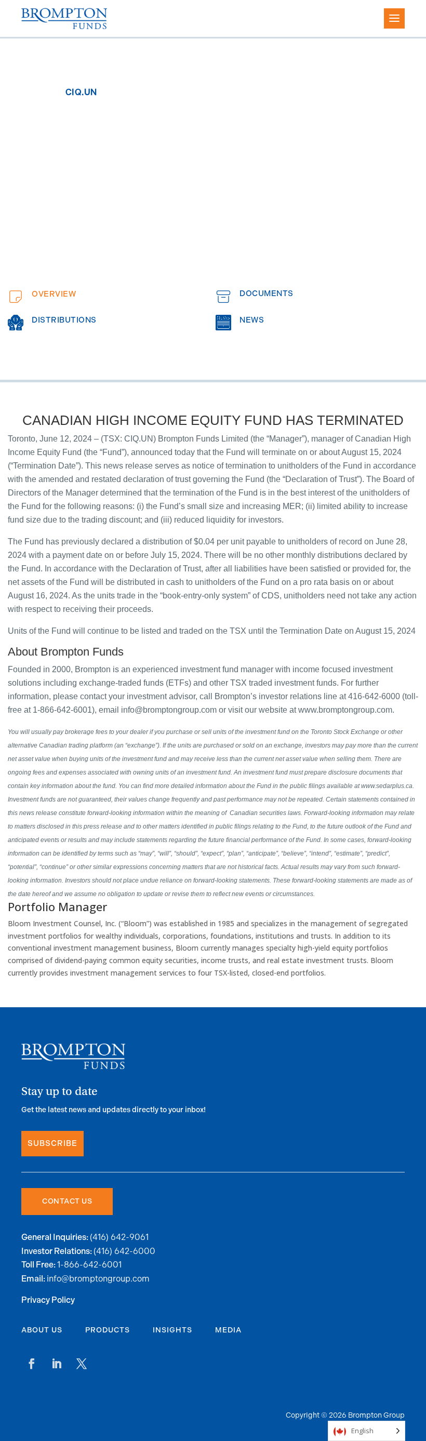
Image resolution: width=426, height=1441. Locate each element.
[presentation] (109, 296)
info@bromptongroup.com (98, 1279)
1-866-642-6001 (89, 1265)
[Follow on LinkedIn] (56, 1363)
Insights (172, 1330)
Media (228, 1330)
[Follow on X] (81, 1363)
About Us (41, 1330)
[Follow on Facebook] (31, 1363)
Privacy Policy (48, 1300)
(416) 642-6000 (124, 1251)
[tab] (109, 296)
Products (107, 1330)
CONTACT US (67, 1201)
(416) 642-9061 (119, 1237)
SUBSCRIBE (52, 1144)
